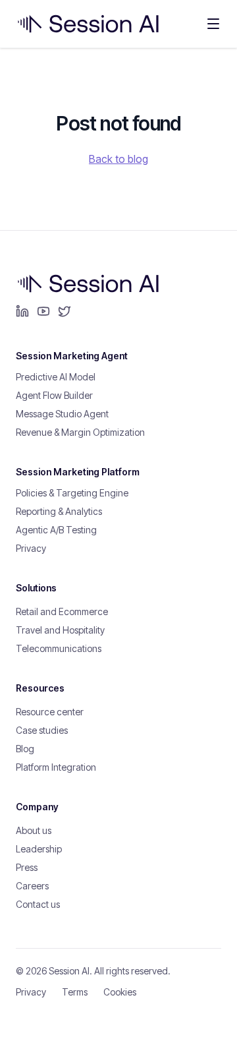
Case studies (42, 730)
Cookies (119, 991)
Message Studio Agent (62, 413)
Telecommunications (58, 648)
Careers (32, 885)
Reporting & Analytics (59, 511)
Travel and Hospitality (60, 630)
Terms (75, 991)
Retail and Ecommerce (62, 611)
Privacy (31, 548)
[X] (64, 311)
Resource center (50, 711)
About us (33, 830)
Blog (25, 748)
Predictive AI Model (55, 376)
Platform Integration (56, 767)
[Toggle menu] (213, 24)
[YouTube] (43, 311)
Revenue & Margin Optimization (80, 432)
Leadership (39, 848)
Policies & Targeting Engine (72, 492)
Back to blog (118, 158)
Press (27, 867)
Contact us (38, 904)
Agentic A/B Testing (56, 529)
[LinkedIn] (22, 311)
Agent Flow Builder (54, 395)
